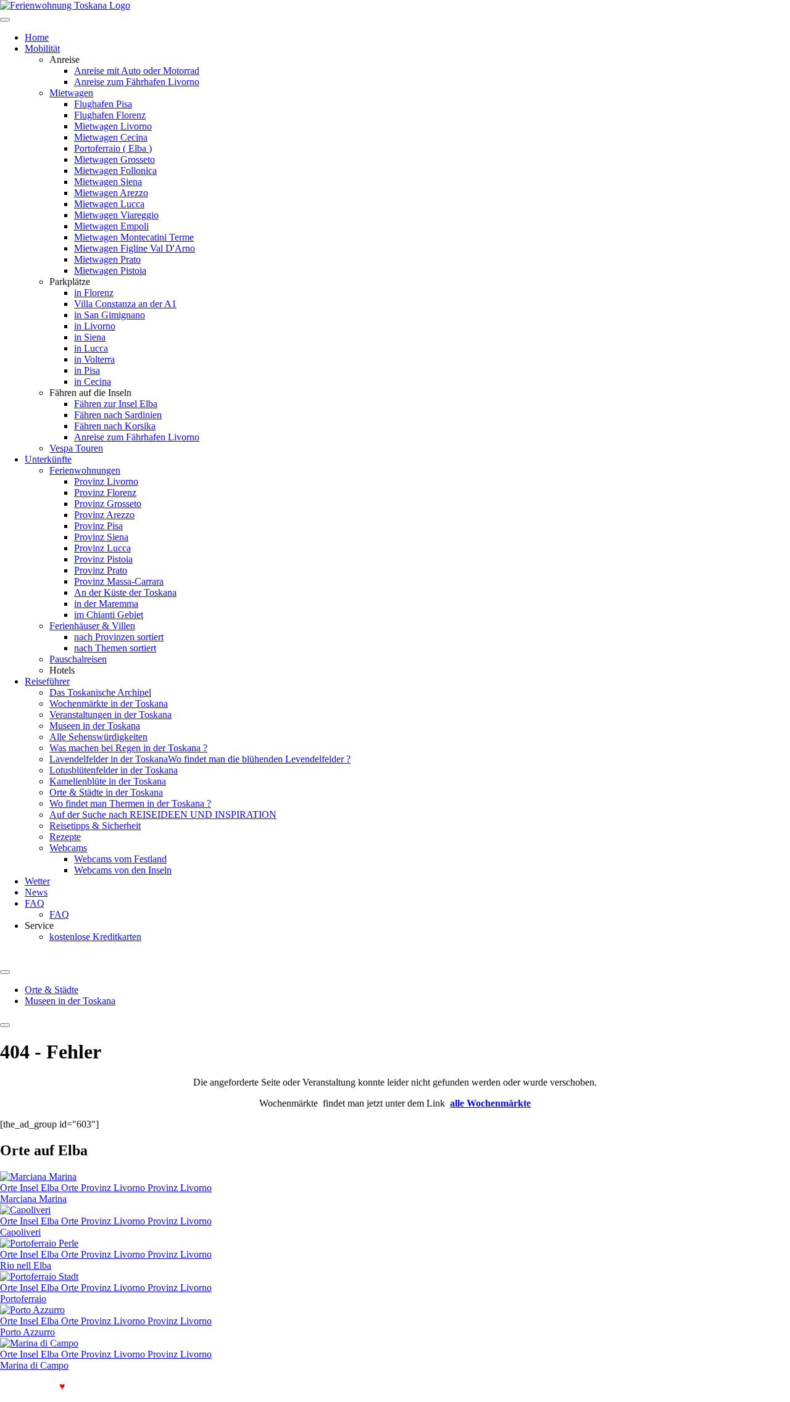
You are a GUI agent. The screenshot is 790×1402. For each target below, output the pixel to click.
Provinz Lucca (102, 548)
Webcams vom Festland (120, 859)
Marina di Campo (34, 1365)
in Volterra (94, 359)
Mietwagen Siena (108, 181)
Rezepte (65, 836)
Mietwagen (71, 93)
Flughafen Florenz (110, 115)
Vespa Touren (76, 448)
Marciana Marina (33, 1199)
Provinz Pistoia (103, 559)
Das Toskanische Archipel (100, 692)
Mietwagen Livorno (113, 126)
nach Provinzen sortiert (119, 637)
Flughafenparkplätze (113, 1386)
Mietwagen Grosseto (114, 159)
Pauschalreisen (78, 659)
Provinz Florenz (105, 492)
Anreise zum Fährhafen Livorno (136, 81)
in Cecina (92, 381)
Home (37, 37)
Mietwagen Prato (107, 259)
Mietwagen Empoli (111, 226)
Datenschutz (281, 1386)
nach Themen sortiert (115, 648)
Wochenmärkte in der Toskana (108, 703)
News (36, 892)
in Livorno (94, 326)
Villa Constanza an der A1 (125, 304)
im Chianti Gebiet (108, 614)
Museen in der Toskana (94, 725)
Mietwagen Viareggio (116, 215)
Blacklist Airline (191, 1386)
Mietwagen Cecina (111, 137)
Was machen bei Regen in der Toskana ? (128, 748)
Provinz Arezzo (104, 514)
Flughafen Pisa (103, 104)
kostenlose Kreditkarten (95, 936)
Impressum (332, 1386)
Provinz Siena (101, 537)
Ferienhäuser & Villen (92, 626)
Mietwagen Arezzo (111, 193)
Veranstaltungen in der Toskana (110, 714)
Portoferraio (23, 1298)
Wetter (37, 881)
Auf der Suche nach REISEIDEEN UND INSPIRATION (162, 814)
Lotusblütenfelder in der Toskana (113, 770)
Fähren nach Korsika (115, 426)
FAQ (34, 903)
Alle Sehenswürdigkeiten (98, 737)
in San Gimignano (109, 315)
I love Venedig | (36, 1386)
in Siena (90, 337)
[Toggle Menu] (5, 972)
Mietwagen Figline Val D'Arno (134, 248)
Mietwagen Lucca (109, 204)
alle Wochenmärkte (490, 1103)
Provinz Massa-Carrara (119, 581)
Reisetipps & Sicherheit (95, 825)
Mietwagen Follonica (115, 170)
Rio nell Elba (25, 1265)
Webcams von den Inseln (123, 870)
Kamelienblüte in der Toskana (107, 781)
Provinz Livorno (106, 481)
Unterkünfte (48, 459)
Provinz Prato (100, 570)
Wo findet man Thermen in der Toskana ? (130, 803)
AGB (240, 1386)
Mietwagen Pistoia (110, 270)
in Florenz (94, 292)
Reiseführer (47, 681)
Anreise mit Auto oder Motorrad (136, 70)
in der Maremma (106, 603)
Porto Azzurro (27, 1332)
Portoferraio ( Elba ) (113, 148)
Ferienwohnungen (84, 470)
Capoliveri (20, 1232)
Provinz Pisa (98, 526)
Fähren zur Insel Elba (115, 403)
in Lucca (91, 348)
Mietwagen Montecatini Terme (134, 237)
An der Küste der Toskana (125, 592)
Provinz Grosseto (107, 503)
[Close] (5, 1025)
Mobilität (42, 48)
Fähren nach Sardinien (118, 415)
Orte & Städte (51, 989)
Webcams (68, 848)
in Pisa (87, 370)
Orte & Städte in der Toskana (106, 792)
